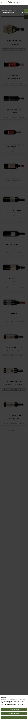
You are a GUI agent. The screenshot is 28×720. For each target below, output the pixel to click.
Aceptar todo (14, 717)
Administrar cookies (14, 713)
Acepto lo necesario (14, 709)
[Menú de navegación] (26, 2)
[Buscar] (2, 2)
